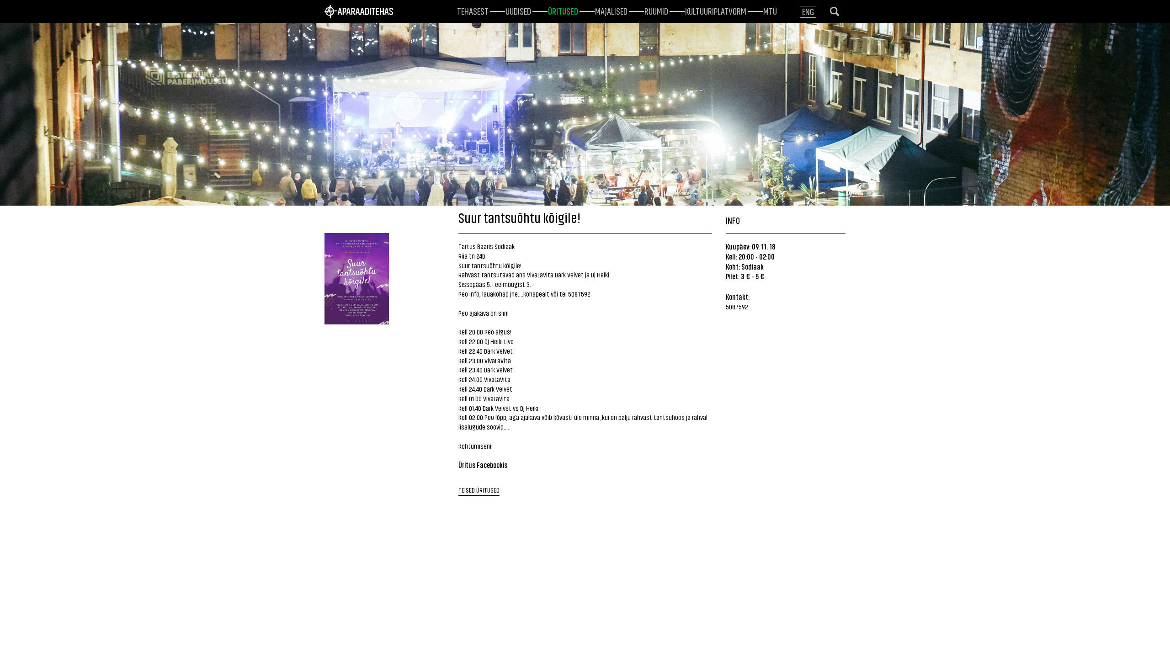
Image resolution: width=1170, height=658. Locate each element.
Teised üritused (479, 489)
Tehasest (473, 10)
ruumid (656, 10)
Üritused (563, 10)
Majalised (611, 10)
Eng (808, 11)
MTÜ (770, 10)
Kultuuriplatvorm (715, 10)
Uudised (518, 10)
